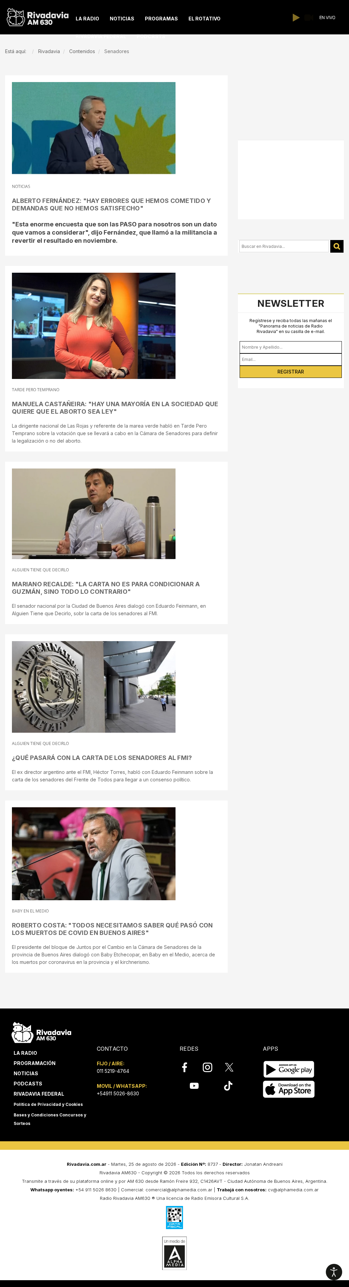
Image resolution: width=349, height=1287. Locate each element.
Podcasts (28, 1083)
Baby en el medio (30, 911)
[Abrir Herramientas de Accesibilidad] (334, 1272)
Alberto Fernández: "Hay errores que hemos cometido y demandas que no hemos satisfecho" (111, 204)
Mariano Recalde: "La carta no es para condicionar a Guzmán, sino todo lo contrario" (106, 588)
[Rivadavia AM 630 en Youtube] (194, 1086)
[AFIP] (174, 1217)
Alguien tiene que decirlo (40, 570)
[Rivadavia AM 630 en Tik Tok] (228, 1086)
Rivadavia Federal (39, 1094)
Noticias (26, 1073)
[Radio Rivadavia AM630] (37, 15)
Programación (35, 1063)
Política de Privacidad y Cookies (48, 1104)
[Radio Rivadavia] (41, 1031)
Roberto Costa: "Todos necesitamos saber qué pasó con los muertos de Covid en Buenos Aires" (112, 929)
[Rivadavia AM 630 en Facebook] (188, 1067)
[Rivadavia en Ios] (289, 1089)
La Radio (25, 1053)
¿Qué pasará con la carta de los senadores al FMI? (102, 757)
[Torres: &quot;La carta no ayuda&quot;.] (94, 687)
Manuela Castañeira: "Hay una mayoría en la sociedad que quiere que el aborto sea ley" (115, 407)
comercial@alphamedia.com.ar (179, 1189)
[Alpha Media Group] (174, 1253)
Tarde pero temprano (35, 390)
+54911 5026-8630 (118, 1093)
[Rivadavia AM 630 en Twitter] (234, 1067)
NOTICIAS (21, 186)
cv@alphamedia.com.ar (293, 1189)
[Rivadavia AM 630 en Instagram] (211, 1067)
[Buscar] (337, 246)
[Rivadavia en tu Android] (289, 1069)
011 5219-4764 (113, 1071)
